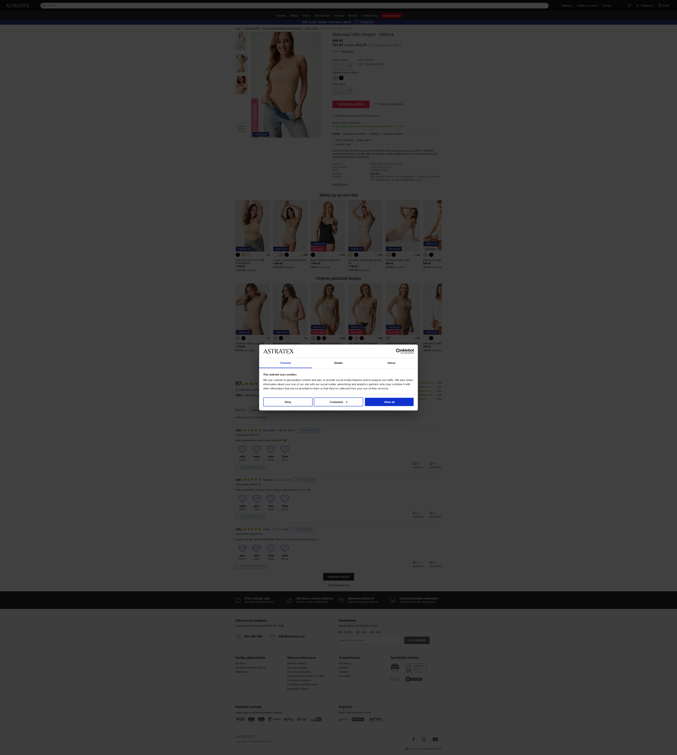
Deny (288, 401)
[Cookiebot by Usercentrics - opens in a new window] (398, 351)
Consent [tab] (285, 362)
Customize (336, 401)
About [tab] (391, 362)
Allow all (389, 401)
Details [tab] (338, 362)
